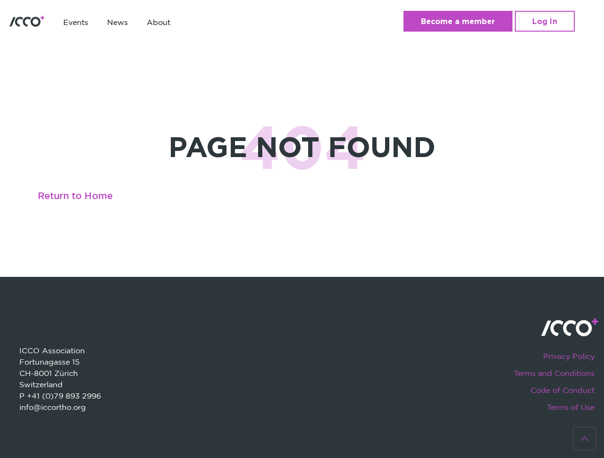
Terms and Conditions (554, 373)
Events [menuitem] (75, 22)
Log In (544, 21)
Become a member (458, 21)
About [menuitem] (158, 22)
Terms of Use (571, 407)
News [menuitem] (117, 22)
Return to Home (75, 196)
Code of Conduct (562, 390)
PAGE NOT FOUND (302, 146)
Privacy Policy (569, 356)
